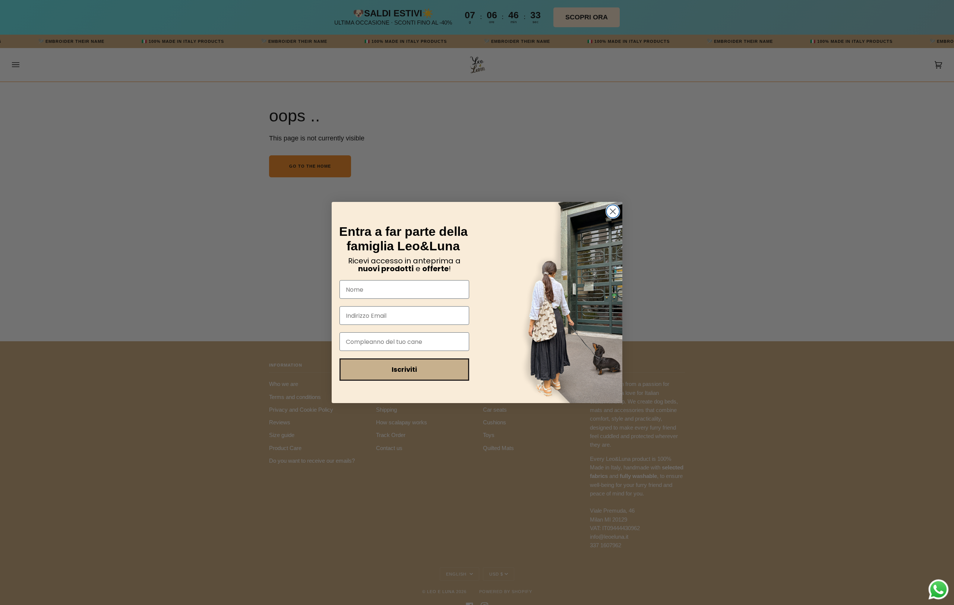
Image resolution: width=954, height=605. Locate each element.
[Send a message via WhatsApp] (938, 589)
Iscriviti (404, 369)
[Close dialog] (612, 211)
